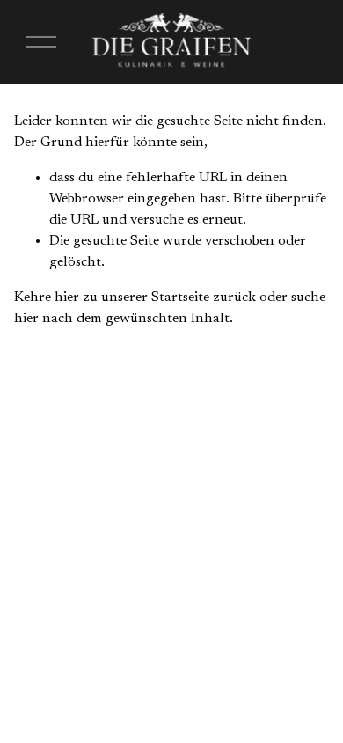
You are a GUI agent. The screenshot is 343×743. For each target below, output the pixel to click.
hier (67, 298)
